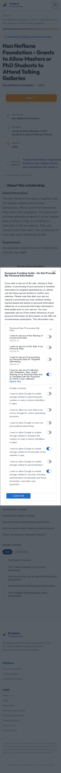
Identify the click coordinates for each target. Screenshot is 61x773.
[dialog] (30, 386)
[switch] (48, 336)
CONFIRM (18, 496)
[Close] (55, 273)
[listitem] (30, 329)
